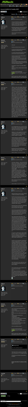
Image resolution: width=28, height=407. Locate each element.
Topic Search (19, 14)
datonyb (3, 40)
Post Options (15, 17)
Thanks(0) (20, 17)
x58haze (3, 17)
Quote (25, 17)
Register (22, 6)
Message (13, 14)
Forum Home (4, 4)
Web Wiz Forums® (15, 403)
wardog (3, 339)
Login (26, 6)
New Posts (23, 4)
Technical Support (9, 4)
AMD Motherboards (16, 4)
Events (19, 6)
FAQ (11, 6)
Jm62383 (3, 373)
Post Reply (3, 11)
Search (15, 6)
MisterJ (3, 82)
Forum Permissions (24, 400)
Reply (13, 18)
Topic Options (24, 14)
